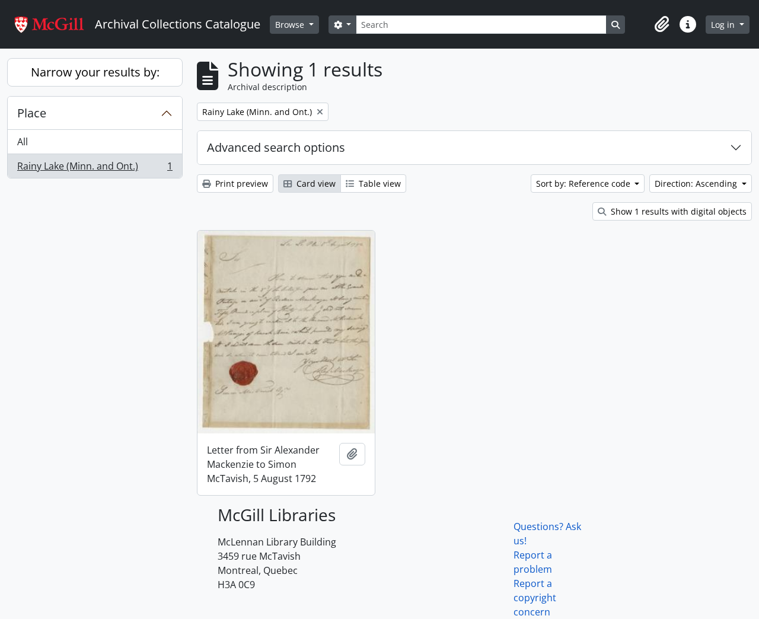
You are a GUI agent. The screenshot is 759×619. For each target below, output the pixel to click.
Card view (315, 183)
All (22, 141)
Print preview (240, 183)
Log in (724, 24)
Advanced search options (276, 147)
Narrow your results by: (95, 72)
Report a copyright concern (535, 597)
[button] (662, 24)
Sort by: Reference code (584, 183)
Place (31, 113)
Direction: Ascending (697, 183)
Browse (291, 24)
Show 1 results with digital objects (677, 211)
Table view (378, 183)
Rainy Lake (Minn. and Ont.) (95, 168)
